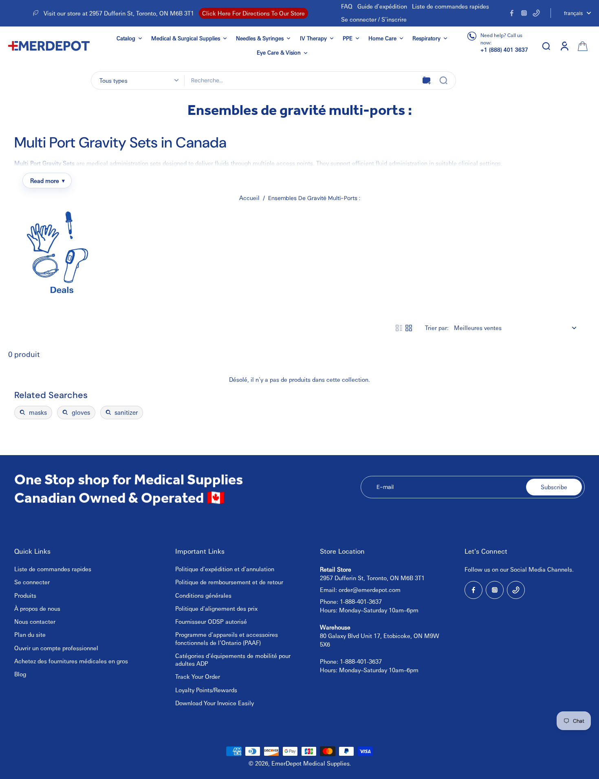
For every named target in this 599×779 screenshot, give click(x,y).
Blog (20, 674)
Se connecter (32, 581)
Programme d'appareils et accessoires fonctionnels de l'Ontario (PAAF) (226, 638)
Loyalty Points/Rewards (206, 689)
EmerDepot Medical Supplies (310, 763)
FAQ (346, 6)
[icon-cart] (582, 45)
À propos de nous (37, 608)
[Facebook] (512, 13)
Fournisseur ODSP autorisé (211, 621)
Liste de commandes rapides (450, 6)
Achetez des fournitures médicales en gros (71, 661)
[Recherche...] (443, 80)
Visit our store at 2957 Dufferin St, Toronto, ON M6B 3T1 (119, 13)
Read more (44, 180)
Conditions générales (203, 595)
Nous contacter (34, 621)
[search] (546, 45)
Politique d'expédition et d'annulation (224, 568)
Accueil (249, 197)
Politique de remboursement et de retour (229, 581)
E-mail (385, 487)
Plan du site (30, 634)
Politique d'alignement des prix (216, 608)
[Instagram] (524, 13)
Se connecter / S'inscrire (374, 19)
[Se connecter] (564, 46)
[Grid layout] (409, 328)
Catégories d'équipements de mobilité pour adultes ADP (233, 659)
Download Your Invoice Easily (214, 702)
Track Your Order (197, 676)
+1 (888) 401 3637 (504, 49)
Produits (25, 595)
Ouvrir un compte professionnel (56, 647)
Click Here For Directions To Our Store (253, 13)
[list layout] (399, 328)
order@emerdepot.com (370, 589)
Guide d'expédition (382, 6)
